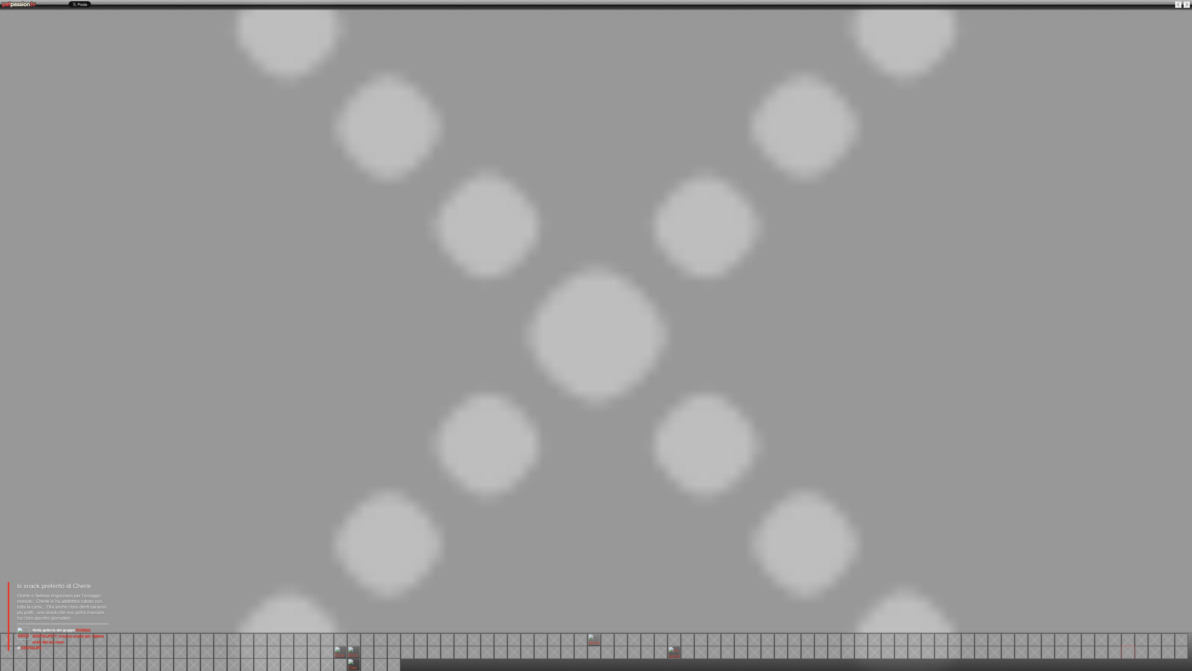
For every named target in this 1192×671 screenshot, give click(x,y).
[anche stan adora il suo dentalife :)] (888, 639)
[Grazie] (554, 639)
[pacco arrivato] (354, 639)
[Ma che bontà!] (127, 639)
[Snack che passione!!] (260, 639)
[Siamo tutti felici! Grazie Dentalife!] (714, 639)
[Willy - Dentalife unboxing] (220, 652)
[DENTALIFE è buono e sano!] (1088, 639)
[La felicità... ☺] (674, 652)
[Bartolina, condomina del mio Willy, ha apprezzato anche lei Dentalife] (207, 652)
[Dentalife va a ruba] (247, 652)
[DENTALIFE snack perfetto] (1074, 639)
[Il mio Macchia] (794, 652)
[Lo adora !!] (220, 664)
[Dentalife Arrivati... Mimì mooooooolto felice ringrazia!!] (407, 652)
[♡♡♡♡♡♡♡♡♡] (434, 639)
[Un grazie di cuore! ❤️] (941, 652)
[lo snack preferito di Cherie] (1128, 652)
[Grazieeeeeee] (207, 639)
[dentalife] (594, 639)
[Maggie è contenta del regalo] (981, 639)
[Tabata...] (300, 639)
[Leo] (634, 639)
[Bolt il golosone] (687, 652)
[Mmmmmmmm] (741, 652)
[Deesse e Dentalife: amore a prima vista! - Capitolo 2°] (140, 652)
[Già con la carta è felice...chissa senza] (207, 664)
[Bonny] (1048, 652)
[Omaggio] (420, 639)
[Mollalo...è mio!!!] (73, 664)
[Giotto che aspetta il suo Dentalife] (327, 652)
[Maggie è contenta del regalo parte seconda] (968, 639)
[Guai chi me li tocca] (767, 652)
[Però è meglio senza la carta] (193, 664)
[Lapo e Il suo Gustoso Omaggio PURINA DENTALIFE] (247, 664)
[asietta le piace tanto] (260, 652)
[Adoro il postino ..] (7, 664)
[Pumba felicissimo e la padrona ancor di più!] (714, 652)
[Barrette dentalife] (607, 639)
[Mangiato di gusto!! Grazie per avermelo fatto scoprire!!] (127, 664)
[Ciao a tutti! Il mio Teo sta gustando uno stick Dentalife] (354, 664)
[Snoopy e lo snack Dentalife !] (527, 639)
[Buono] (754, 639)
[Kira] (180, 639)
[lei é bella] (581, 639)
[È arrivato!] (741, 639)
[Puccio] (113, 639)
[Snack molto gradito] (647, 652)
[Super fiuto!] (1168, 652)
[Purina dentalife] (220, 639)
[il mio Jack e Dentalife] (287, 652)
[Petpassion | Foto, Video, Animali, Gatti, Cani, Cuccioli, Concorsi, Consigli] (20, 4)
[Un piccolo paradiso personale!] (500, 639)
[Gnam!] (834, 639)
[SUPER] (1168, 639)
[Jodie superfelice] (1008, 639)
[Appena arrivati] (874, 639)
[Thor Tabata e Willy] (287, 639)
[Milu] (527, 652)
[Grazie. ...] (33, 664)
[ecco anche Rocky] (234, 652)
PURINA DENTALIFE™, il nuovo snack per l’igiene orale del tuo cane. (68, 636)
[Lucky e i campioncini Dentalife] (447, 652)
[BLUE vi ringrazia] (447, 639)
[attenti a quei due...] (394, 664)
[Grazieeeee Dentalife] (821, 639)
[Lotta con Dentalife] (781, 652)
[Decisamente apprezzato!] (367, 652)
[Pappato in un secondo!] (834, 652)
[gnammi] (727, 639)
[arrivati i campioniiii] (474, 652)
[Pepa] (794, 639)
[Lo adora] (901, 652)
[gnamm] (848, 652)
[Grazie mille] (807, 639)
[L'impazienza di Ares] (87, 652)
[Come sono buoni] (1008, 652)
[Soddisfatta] (567, 639)
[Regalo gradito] (781, 639)
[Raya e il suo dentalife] (180, 652)
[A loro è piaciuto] (1061, 652)
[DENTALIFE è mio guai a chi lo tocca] (848, 639)
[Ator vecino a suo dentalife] (434, 652)
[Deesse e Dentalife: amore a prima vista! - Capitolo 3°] (100, 652)
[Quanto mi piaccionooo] (1178, 4)
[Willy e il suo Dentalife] (193, 652)
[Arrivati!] (1088, 652)
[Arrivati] (861, 639)
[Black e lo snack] (581, 652)
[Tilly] (167, 639)
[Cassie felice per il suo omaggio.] (234, 664)
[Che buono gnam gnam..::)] (1155, 652)
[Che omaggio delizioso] (994, 652)
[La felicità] (420, 652)
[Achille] (47, 664)
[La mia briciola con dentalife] (821, 652)
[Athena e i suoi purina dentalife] (621, 639)
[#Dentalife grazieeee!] (274, 639)
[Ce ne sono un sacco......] (1021, 652)
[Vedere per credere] (928, 639)
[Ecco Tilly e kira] (167, 664)
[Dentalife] (474, 639)
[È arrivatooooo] (180, 664)
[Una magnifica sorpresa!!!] (514, 639)
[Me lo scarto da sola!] (928, 652)
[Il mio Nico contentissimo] (247, 639)
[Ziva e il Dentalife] (153, 639)
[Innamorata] (901, 639)
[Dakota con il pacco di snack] (20, 664)
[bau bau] (234, 639)
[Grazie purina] (941, 639)
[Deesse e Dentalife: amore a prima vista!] (153, 652)
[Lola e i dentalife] (1141, 639)
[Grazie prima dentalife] (487, 652)
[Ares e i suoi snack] (914, 652)
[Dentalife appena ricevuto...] (113, 664)
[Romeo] (661, 652)
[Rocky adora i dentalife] (167, 652)
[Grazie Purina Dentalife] (981, 652)
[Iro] (394, 652)
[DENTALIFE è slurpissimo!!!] (1101, 639)
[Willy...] (327, 639)
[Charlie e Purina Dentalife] (7, 652)
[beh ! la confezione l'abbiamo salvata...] (87, 664)
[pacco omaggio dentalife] (140, 639)
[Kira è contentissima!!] (1021, 639)
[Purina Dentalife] (487, 639)
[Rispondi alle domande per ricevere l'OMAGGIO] (367, 664)
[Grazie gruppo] (514, 652)
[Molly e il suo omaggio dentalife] (140, 664)
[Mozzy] (1074, 652)
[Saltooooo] (994, 639)
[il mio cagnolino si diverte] (874, 652)
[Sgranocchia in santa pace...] (100, 664)
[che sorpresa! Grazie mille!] (701, 652)
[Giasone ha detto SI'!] (60, 664)
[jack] (274, 652)
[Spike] (33, 652)
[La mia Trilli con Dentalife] (634, 652)
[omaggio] (73, 652)
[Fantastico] (647, 639)
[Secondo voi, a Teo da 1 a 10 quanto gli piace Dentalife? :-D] (300, 664)
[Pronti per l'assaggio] (193, 639)
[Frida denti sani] (20, 652)
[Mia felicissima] (954, 652)
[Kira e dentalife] (380, 652)
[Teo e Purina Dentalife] (314, 664)
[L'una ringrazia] (661, 639)
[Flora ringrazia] (1181, 639)
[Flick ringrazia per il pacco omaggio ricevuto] (1181, 652)
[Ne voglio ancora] (287, 664)
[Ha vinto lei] (954, 639)
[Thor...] (314, 639)
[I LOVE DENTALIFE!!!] (1114, 639)
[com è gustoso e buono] (968, 652)
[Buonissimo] (861, 652)
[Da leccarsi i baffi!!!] (407, 639)
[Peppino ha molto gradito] (1034, 639)
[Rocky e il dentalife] (260, 664)
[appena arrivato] (340, 639)
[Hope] (1187, 4)
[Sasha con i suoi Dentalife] (460, 639)
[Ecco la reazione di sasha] (340, 652)
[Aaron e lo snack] (567, 652)
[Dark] (380, 664)
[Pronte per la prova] (153, 664)
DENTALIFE (31, 647)
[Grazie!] (1155, 639)
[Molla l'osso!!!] (394, 639)
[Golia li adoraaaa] (60, 652)
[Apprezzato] (541, 639)
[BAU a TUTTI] (914, 639)
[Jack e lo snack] (594, 652)
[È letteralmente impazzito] (1128, 639)
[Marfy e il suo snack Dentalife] (1034, 652)
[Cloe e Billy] (300, 652)
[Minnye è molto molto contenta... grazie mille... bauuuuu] (621, 652)
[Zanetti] (607, 652)
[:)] (1101, 652)
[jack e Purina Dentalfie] (674, 639)
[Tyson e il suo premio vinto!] (807, 652)
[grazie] (500, 652)
